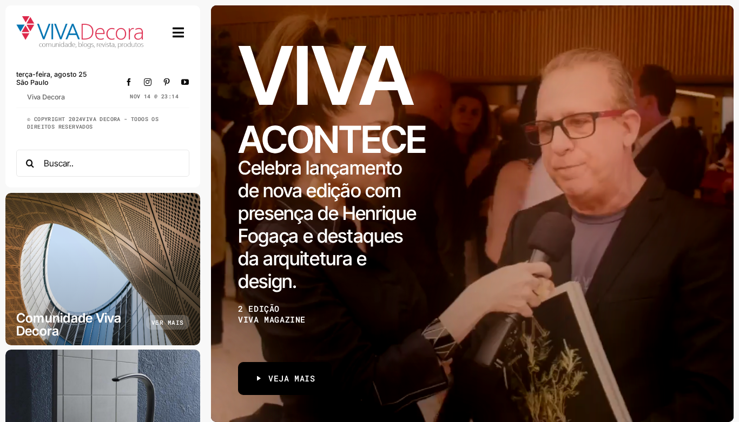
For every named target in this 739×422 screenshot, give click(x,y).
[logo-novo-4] (80, 20)
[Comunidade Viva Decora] (102, 269)
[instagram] (148, 82)
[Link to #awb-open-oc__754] (178, 32)
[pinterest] (167, 82)
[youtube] (185, 82)
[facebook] (129, 82)
